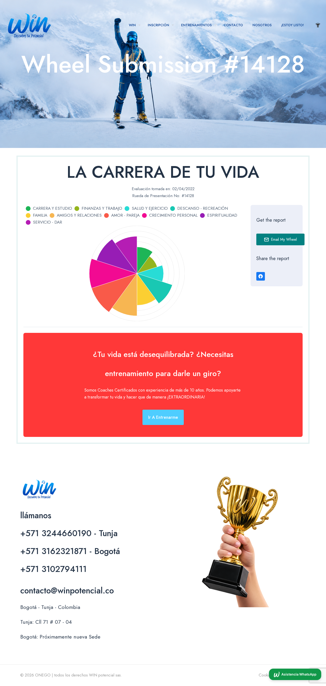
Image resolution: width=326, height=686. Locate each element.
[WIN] (29, 25)
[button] (295, 675)
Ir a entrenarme (163, 417)
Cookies (266, 675)
